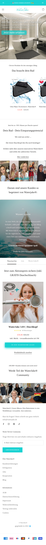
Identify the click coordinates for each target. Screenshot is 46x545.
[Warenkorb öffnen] (43, 9)
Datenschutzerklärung (11, 497)
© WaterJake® (23, 522)
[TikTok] (19, 423)
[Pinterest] (14, 423)
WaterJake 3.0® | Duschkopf (23, 326)
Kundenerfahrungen (10, 464)
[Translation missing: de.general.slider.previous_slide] (3, 2)
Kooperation (7, 476)
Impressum (7, 501)
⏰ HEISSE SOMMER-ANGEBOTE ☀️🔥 (23, 3)
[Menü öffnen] (3, 9)
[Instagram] (9, 423)
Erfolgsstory (7, 468)
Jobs (4, 472)
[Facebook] (3, 423)
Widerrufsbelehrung (10, 505)
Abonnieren (12, 450)
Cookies (6, 513)
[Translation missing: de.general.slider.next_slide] (42, 2)
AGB (4, 493)
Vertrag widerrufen (10, 509)
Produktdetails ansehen (23, 352)
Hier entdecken (23, 157)
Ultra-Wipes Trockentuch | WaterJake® (23, 107)
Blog (4, 480)
